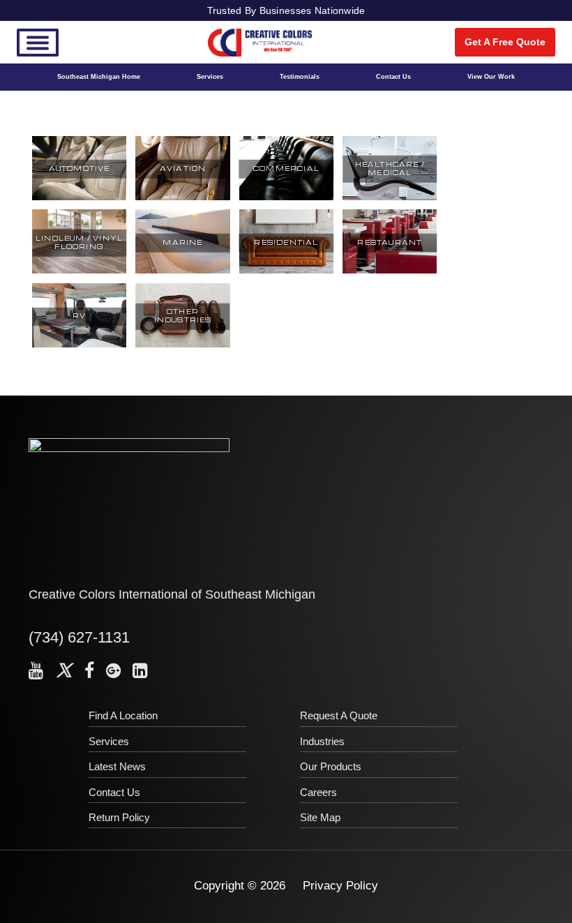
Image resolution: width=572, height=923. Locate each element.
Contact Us (393, 76)
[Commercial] (286, 198)
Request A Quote (338, 715)
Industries (322, 741)
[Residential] (286, 271)
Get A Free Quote (505, 41)
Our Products (330, 766)
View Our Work (491, 76)
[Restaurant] (390, 271)
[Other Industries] (182, 345)
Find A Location (123, 715)
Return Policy (119, 817)
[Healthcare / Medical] (390, 198)
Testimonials (299, 76)
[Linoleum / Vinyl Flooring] (79, 271)
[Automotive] (79, 198)
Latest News (117, 766)
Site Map (320, 817)
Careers (318, 792)
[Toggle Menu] (38, 42)
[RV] (79, 345)
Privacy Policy (340, 885)
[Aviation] (182, 198)
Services (210, 76)
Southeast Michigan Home (98, 76)
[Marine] (182, 271)
